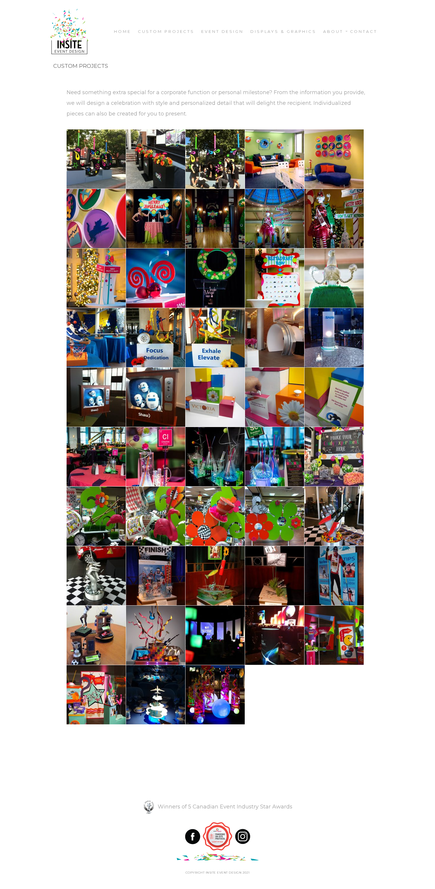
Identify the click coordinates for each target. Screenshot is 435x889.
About (333, 31)
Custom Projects (166, 31)
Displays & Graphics (283, 31)
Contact (363, 31)
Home (122, 31)
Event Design (222, 31)
